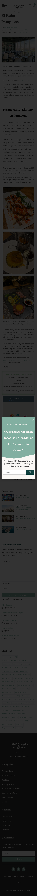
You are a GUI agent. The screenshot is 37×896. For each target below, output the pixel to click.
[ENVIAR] (30, 472)
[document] (18, 448)
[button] (33, 420)
